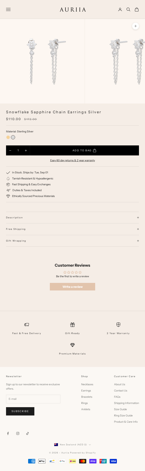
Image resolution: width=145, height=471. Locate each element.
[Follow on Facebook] (8, 433)
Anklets (85, 409)
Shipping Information (126, 403)
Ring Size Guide (123, 415)
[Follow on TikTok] (27, 433)
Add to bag (82, 150)
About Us (119, 384)
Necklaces (87, 384)
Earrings (86, 390)
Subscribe (20, 411)
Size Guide (120, 409)
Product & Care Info (126, 421)
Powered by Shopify (83, 452)
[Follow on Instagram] (18, 433)
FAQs (117, 396)
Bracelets (86, 396)
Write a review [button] (72, 287)
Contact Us (120, 390)
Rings (84, 403)
